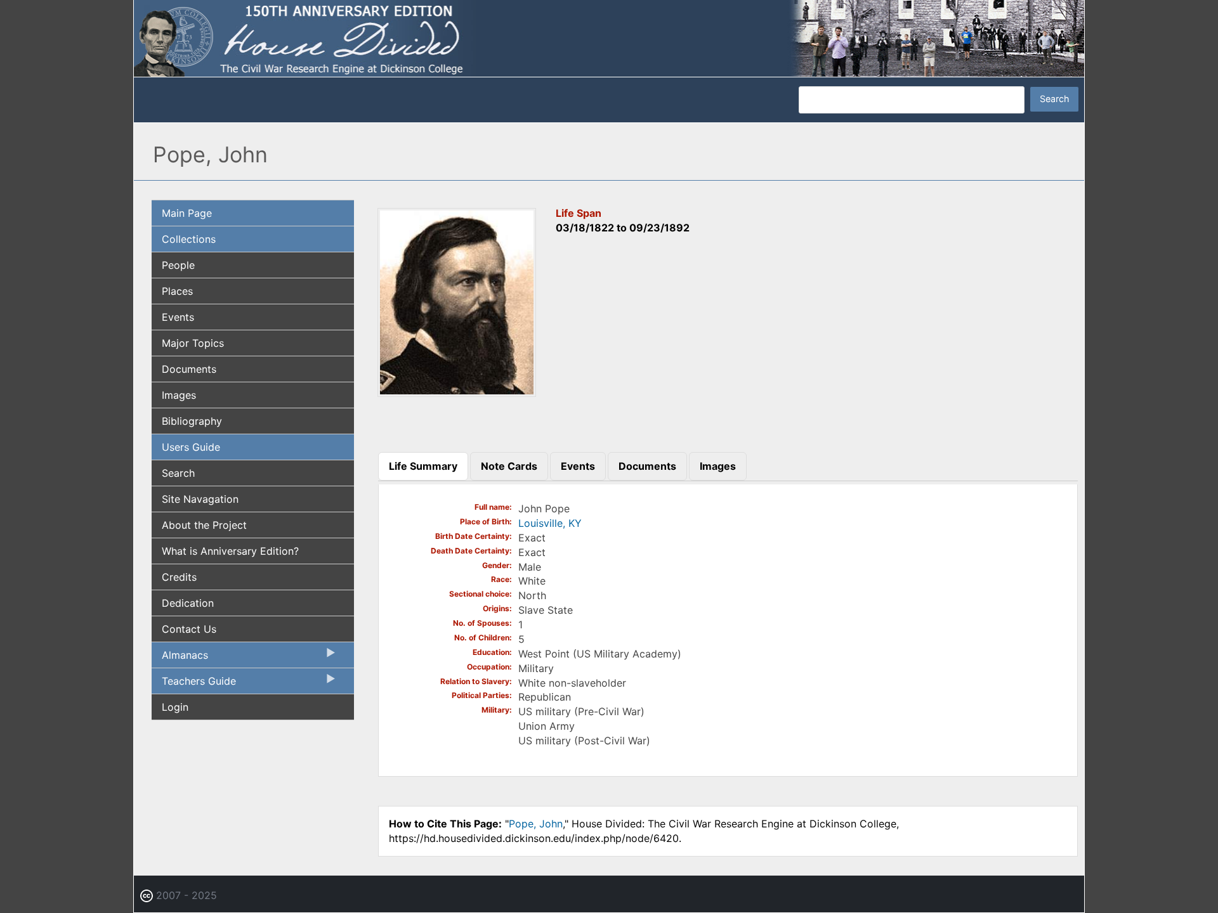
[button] (456, 392)
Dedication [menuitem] (188, 603)
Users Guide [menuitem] (191, 447)
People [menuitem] (178, 265)
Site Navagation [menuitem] (200, 499)
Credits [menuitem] (179, 577)
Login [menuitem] (175, 707)
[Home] (609, 37)
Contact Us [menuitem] (189, 629)
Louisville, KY (550, 523)
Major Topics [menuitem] (193, 343)
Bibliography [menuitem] (192, 421)
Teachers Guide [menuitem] (194, 684)
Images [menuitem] (179, 395)
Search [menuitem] (178, 473)
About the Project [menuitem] (204, 525)
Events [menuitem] (178, 317)
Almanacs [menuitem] (180, 658)
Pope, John (536, 823)
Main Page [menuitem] (187, 213)
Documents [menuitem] (189, 369)
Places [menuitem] (177, 291)
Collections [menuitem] (189, 239)
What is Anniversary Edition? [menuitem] (230, 551)
